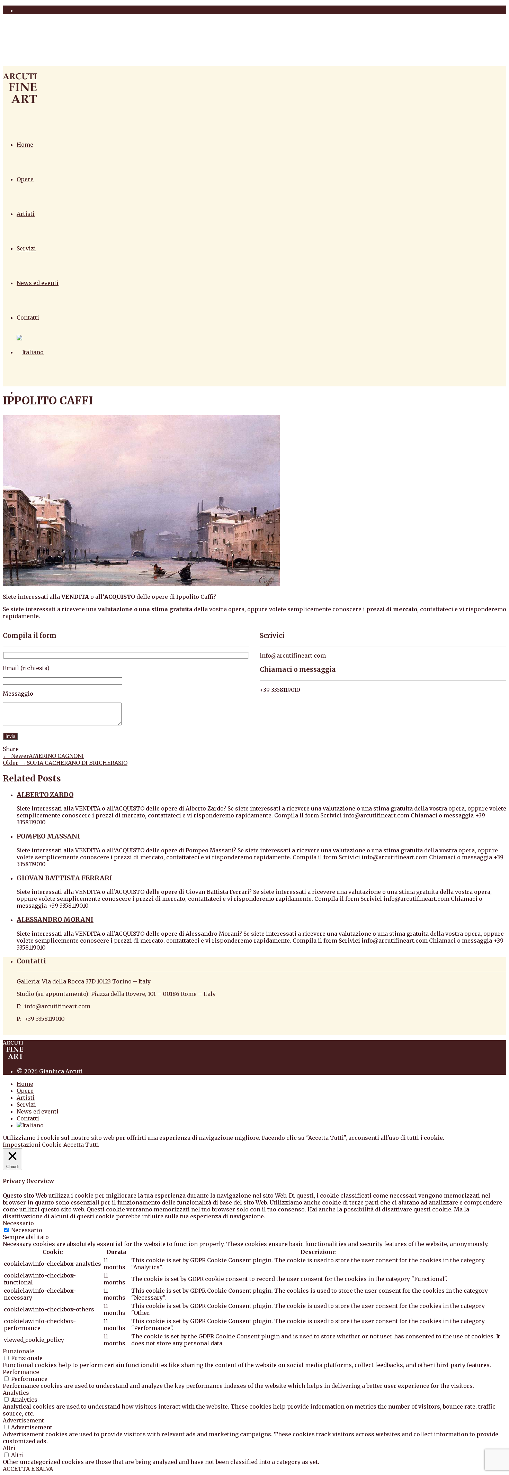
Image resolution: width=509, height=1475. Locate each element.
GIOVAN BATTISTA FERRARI (64, 878)
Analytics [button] (16, 1392)
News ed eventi (38, 283)
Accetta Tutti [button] (81, 1144)
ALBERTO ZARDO (45, 795)
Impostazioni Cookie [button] (32, 1144)
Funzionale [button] (18, 1351)
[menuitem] (30, 352)
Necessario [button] (18, 1223)
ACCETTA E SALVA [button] (28, 1468)
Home (25, 144)
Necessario (26, 1230)
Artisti (26, 213)
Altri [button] (9, 1448)
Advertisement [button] (23, 1420)
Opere (25, 179)
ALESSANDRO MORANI (55, 920)
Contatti (28, 317)
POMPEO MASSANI (48, 836)
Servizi (26, 248)
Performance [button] (21, 1371)
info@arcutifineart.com (293, 655)
